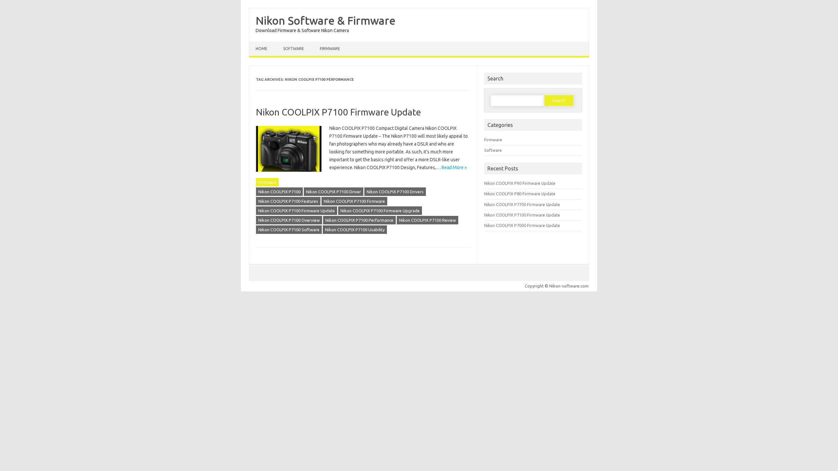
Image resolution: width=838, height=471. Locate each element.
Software (293, 48)
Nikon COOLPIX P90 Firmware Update (520, 183)
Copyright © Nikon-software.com (557, 286)
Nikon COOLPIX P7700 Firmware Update (522, 204)
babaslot (1, 299)
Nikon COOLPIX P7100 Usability (355, 229)
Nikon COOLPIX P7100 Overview (289, 220)
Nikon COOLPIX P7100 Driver (333, 191)
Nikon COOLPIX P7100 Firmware (354, 201)
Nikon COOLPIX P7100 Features (288, 201)
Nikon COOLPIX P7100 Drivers (395, 191)
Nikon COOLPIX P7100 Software (288, 229)
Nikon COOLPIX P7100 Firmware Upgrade (380, 210)
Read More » (454, 167)
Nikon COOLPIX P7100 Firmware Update (338, 112)
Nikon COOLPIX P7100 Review (427, 220)
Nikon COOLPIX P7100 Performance (359, 220)
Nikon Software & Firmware (325, 20)
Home (261, 48)
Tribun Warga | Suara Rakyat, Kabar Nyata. (5, 299)
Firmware (330, 48)
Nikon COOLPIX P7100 (279, 191)
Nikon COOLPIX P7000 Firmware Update (522, 225)
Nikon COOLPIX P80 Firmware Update (520, 193)
